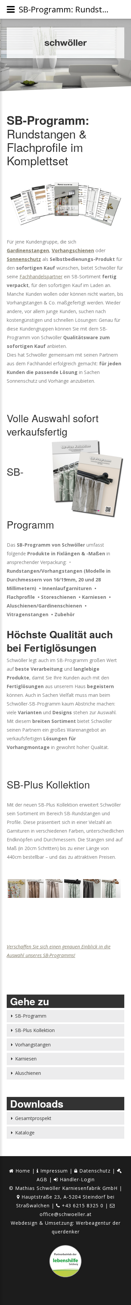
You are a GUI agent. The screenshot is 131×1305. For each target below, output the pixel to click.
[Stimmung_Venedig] (110, 890)
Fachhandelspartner (40, 276)
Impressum (53, 1171)
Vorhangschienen (73, 250)
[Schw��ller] (65, 42)
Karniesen (26, 1058)
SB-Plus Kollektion (35, 1030)
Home (22, 1171)
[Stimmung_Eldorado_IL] (35, 890)
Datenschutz (94, 1171)
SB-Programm (30, 1016)
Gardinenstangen (28, 250)
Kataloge (25, 1132)
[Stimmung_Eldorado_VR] (53, 890)
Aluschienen (28, 1073)
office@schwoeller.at (66, 1214)
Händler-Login (76, 1179)
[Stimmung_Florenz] (72, 890)
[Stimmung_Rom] (91, 890)
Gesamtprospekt (33, 1118)
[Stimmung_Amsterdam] (16, 890)
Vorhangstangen (33, 1044)
